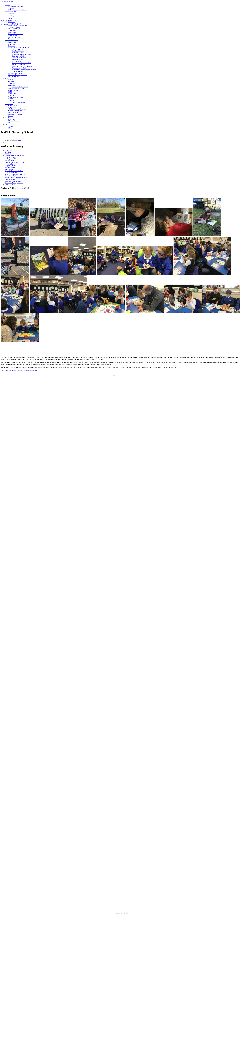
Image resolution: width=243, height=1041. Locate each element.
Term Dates (11, 95)
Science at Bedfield (18, 56)
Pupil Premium (12, 32)
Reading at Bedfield (18, 51)
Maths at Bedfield (17, 49)
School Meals (12, 30)
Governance (8, 117)
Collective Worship (14, 27)
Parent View (12, 93)
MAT (10, 122)
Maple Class (12, 42)
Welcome (7, 5)
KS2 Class (11, 44)
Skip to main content (7, 1)
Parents (7, 78)
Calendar (11, 81)
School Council (13, 90)
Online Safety (12, 105)
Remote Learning (13, 76)
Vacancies (11, 39)
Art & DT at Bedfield (18, 64)
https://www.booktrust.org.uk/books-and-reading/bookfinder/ (19, 370)
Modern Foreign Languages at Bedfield (24, 69)
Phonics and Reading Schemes (17, 75)
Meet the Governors (14, 121)
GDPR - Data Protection (15, 34)
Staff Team (11, 80)
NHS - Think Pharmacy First (21, 102)
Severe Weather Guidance (20, 87)
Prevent (10, 116)
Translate (18, 140)
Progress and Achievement (16, 73)
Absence (11, 100)
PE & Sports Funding (14, 29)
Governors (11, 119)
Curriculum (11, 46)
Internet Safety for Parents (16, 88)
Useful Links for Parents (15, 97)
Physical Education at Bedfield (21, 63)
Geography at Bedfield (19, 58)
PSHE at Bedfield (17, 61)
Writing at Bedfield (18, 52)
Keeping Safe (9, 104)
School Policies (13, 35)
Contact (7, 124)
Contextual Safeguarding (15, 110)
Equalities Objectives (14, 37)
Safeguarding (12, 107)
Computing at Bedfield (19, 68)
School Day (11, 85)
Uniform (10, 99)
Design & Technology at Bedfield (22, 66)
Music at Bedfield (17, 71)
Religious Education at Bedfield (21, 54)
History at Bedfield (18, 59)
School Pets (11, 83)
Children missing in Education (17, 109)
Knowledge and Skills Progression (18, 47)
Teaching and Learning (11, 40)
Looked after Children (15, 114)
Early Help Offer (13, 112)
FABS (10, 92)
